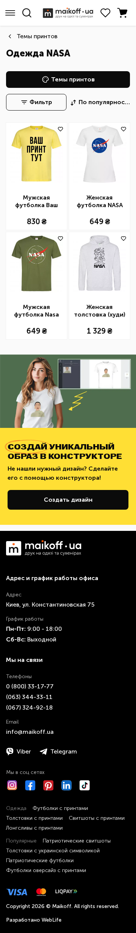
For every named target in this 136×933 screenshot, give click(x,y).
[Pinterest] (48, 785)
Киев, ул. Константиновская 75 (50, 604)
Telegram (63, 751)
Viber (24, 751)
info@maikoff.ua (30, 731)
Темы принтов (37, 36)
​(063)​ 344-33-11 (29, 697)
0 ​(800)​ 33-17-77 (30, 686)
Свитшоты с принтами (97, 818)
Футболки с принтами (60, 808)
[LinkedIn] (66, 785)
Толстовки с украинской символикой (53, 850)
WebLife (52, 920)
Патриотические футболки (40, 860)
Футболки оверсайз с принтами (46, 870)
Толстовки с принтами (34, 818)
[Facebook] (30, 785)
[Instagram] (12, 785)
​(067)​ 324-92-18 (29, 707)
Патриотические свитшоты (77, 841)
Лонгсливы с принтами (34, 828)
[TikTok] (85, 785)
